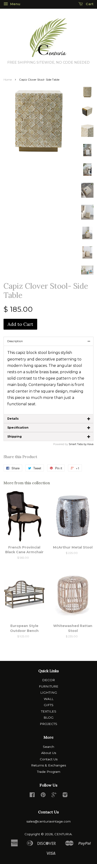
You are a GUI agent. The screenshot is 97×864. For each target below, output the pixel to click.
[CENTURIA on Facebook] (32, 796)
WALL (48, 699)
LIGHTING (48, 692)
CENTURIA (63, 834)
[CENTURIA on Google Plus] (54, 796)
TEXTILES (48, 711)
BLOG (48, 717)
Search (48, 747)
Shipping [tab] (48, 436)
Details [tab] (48, 418)
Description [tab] (48, 341)
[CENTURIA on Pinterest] (43, 796)
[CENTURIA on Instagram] (65, 796)
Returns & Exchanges (48, 765)
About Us (48, 753)
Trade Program (48, 772)
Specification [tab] (48, 427)
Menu (14, 4)
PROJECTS (48, 724)
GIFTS (48, 705)
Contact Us (48, 759)
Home (8, 79)
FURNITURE (48, 686)
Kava (90, 444)
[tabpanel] (48, 380)
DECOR (48, 680)
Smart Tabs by (78, 444)
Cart (89, 4)
